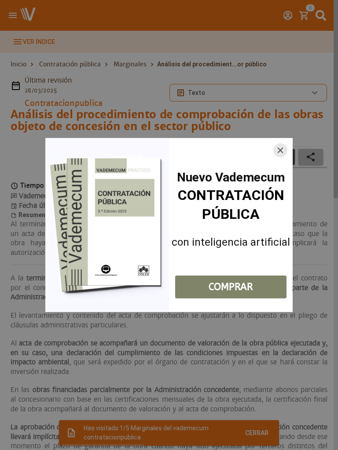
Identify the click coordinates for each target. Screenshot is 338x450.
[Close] (280, 150)
